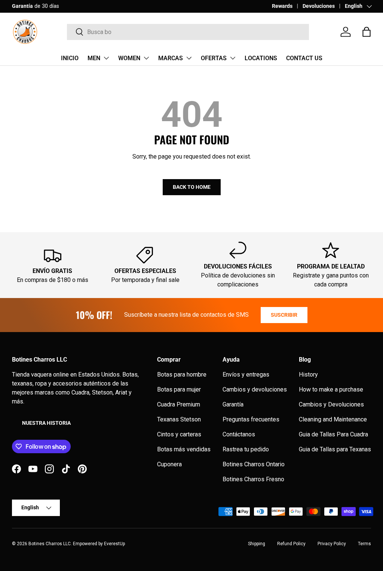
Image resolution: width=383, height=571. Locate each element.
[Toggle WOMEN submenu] (146, 57)
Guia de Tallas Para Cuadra (333, 434)
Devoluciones (319, 6)
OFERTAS (214, 58)
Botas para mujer (179, 389)
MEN (94, 58)
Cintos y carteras (179, 434)
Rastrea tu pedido (246, 449)
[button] (366, 32)
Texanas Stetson (179, 419)
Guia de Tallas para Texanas (335, 449)
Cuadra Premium (178, 404)
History (308, 374)
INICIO (70, 58)
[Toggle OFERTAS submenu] (232, 57)
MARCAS (170, 58)
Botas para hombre (181, 374)
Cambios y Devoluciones (331, 404)
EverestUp (114, 543)
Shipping (256, 543)
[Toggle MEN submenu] (106, 57)
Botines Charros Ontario (254, 464)
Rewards (282, 6)
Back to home (192, 187)
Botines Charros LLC (49, 543)
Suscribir (284, 315)
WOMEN (129, 58)
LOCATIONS (261, 58)
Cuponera (169, 464)
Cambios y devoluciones (255, 389)
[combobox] (188, 32)
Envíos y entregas (246, 374)
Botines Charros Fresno (253, 479)
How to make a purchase (331, 389)
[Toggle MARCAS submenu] (188, 57)
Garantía (233, 404)
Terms (364, 543)
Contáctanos (239, 434)
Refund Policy (291, 543)
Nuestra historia (46, 423)
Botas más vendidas (184, 449)
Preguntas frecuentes (251, 419)
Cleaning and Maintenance (333, 419)
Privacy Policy (332, 543)
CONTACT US (304, 58)
